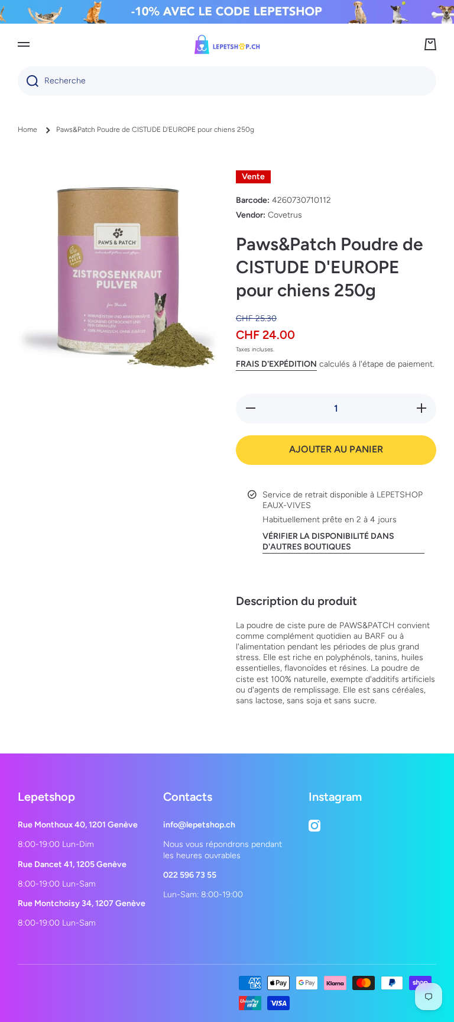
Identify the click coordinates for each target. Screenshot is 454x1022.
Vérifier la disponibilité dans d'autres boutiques (328, 541)
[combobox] (227, 81)
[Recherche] (28, 81)
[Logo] (227, 44)
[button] (430, 44)
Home (27, 129)
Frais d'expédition (276, 364)
